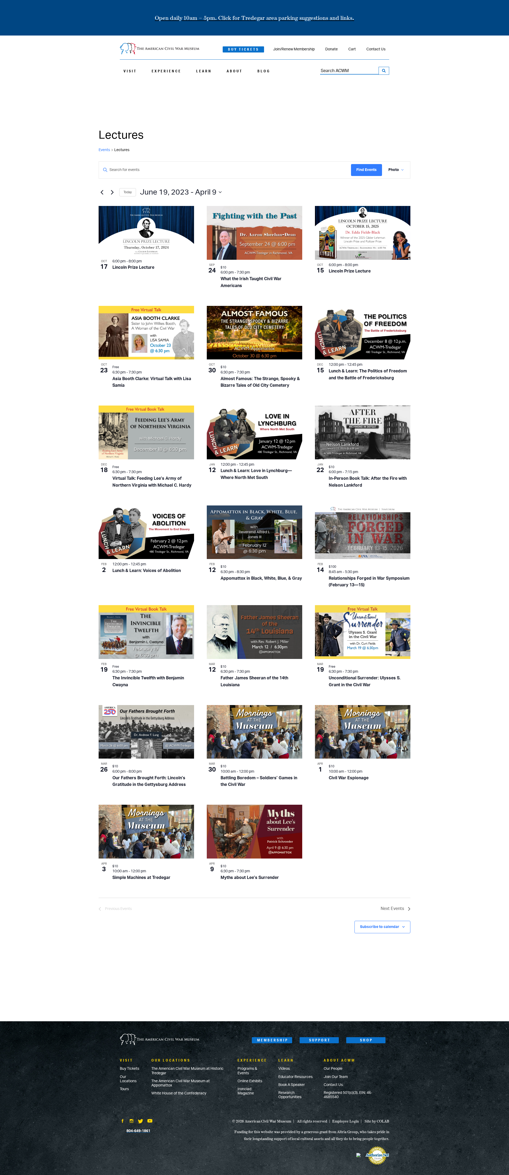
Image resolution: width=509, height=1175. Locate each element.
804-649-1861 (138, 1131)
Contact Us (375, 49)
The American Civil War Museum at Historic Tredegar (187, 1071)
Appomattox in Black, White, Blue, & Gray (261, 578)
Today (128, 192)
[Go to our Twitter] (140, 1122)
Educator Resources (295, 1077)
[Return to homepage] (159, 49)
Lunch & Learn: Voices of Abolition (146, 571)
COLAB (383, 1121)
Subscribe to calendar (379, 927)
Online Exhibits (250, 1081)
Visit (130, 71)
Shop (366, 1040)
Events (104, 150)
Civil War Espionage (348, 778)
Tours (124, 1089)
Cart (352, 49)
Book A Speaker (291, 1085)
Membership (272, 1040)
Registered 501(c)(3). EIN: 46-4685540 (348, 1095)
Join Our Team (336, 1077)
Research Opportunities (289, 1095)
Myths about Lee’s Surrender (250, 877)
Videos (284, 1069)
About (235, 71)
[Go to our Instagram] (131, 1121)
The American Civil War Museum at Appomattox (180, 1083)
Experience (166, 71)
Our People (333, 1069)
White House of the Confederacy (178, 1093)
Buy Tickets (243, 49)
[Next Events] (112, 192)
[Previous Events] (102, 192)
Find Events (366, 170)
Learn (204, 71)
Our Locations (128, 1079)
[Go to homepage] (159, 1040)
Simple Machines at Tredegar (141, 877)
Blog (263, 71)
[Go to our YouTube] (150, 1121)
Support (320, 1040)
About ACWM (339, 1060)
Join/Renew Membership (294, 49)
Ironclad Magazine (246, 1091)
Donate (331, 49)
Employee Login (345, 1121)
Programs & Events (247, 1071)
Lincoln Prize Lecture (133, 267)
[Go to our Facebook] (122, 1121)
